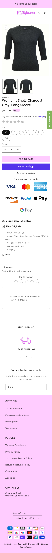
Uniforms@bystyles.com (17, 496)
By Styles (13, 544)
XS (6, 132)
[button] (5, 13)
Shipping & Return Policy (18, 458)
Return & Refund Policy (17, 465)
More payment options (26, 173)
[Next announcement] (47, 4)
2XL (6, 138)
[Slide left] (20, 357)
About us (10, 478)
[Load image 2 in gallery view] (26, 86)
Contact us (11, 471)
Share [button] (7, 255)
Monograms (11, 421)
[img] (11, 122)
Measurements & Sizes (17, 415)
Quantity (6, 144)
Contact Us (50, 119)
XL (39, 132)
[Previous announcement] (5, 4)
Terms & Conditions (15, 445)
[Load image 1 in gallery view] (10, 86)
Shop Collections (14, 408)
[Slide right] (32, 357)
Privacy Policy (12, 452)
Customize (11, 428)
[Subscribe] (44, 387)
